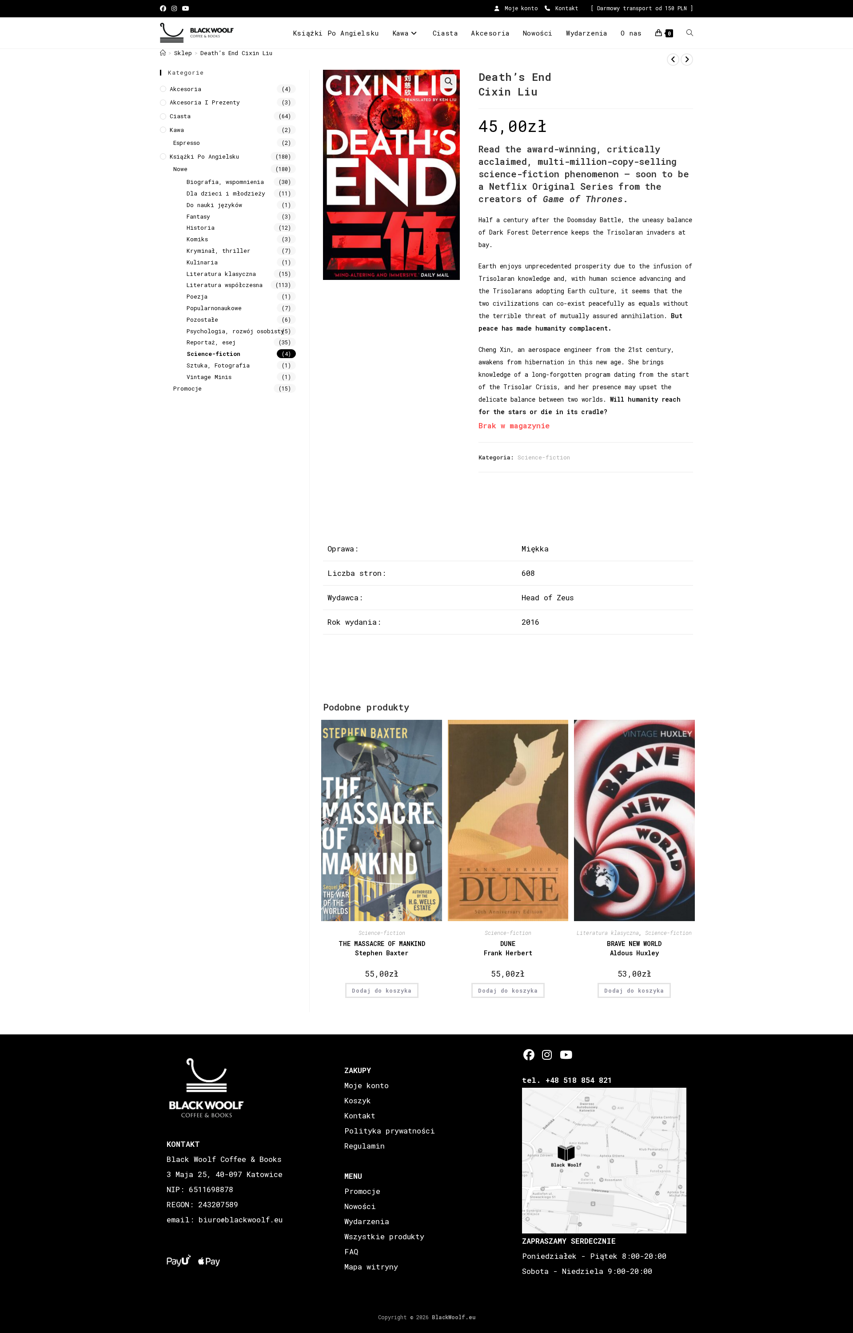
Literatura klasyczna (608, 932)
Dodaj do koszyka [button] (382, 990)
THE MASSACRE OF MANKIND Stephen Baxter (382, 948)
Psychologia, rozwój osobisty (235, 331)
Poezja (197, 296)
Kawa (177, 130)
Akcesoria (185, 89)
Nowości (360, 1206)
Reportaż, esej (211, 342)
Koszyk (357, 1100)
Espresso (186, 143)
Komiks (197, 239)
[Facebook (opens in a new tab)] (164, 8)
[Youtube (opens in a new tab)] (185, 8)
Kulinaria (202, 262)
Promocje (187, 388)
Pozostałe (202, 319)
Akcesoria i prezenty (205, 102)
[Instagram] (547, 1054)
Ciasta (180, 116)
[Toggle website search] (690, 32)
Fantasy (198, 216)
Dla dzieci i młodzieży (226, 193)
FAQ (351, 1251)
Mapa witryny (371, 1266)
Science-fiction (544, 457)
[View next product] (687, 59)
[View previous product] (673, 59)
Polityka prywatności (389, 1130)
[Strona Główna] (163, 53)
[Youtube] (565, 1054)
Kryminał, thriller (219, 251)
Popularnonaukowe (214, 308)
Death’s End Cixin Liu (236, 53)
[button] (448, 81)
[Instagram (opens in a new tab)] (174, 8)
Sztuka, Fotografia (218, 365)
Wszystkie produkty (384, 1236)
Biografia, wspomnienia (225, 182)
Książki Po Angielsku (204, 156)
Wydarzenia (366, 1221)
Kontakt (565, 8)
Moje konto (520, 8)
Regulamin (364, 1146)
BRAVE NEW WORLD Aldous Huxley (634, 948)
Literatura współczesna (225, 285)
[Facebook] (528, 1054)
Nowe (180, 169)
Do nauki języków (214, 205)
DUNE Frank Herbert (508, 948)
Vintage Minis (209, 377)
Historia (201, 227)
